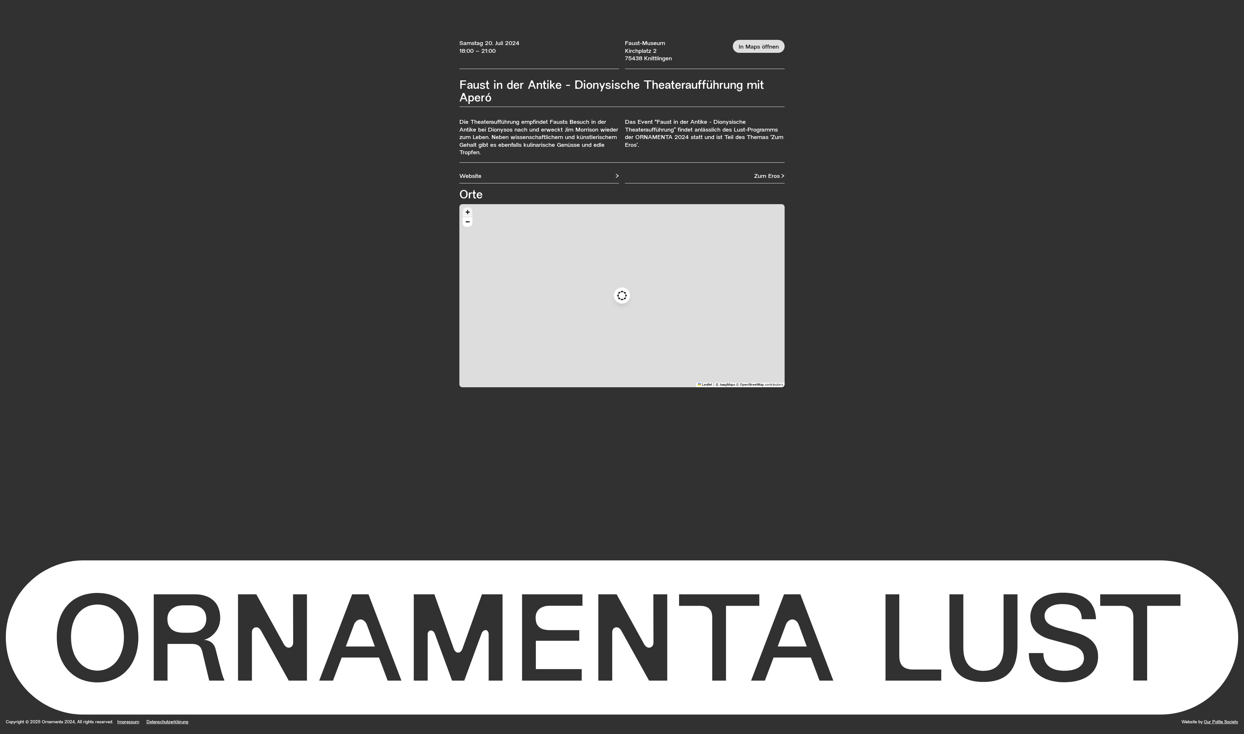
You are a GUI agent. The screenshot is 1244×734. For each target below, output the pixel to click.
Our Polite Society (1221, 722)
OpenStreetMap (752, 384)
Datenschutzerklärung (167, 722)
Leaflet (706, 384)
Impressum (128, 722)
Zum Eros (767, 176)
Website (470, 176)
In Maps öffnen (759, 47)
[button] (622, 295)
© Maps (725, 384)
